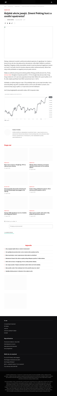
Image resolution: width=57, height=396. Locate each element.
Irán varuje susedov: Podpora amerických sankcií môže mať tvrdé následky (23, 264)
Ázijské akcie (7, 10)
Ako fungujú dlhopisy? (9, 362)
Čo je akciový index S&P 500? (10, 366)
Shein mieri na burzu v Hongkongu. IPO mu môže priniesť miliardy (15, 165)
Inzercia (6, 328)
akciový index (7, 75)
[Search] (51, 2)
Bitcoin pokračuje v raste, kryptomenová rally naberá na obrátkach (21, 255)
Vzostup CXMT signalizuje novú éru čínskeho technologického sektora (15, 213)
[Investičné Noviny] (28, 2)
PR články (6, 326)
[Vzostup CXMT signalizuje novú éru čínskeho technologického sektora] (16, 202)
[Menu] (6, 2)
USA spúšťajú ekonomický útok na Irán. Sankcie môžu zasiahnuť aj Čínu (22, 252)
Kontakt (6, 333)
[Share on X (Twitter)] (7, 23)
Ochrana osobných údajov (10, 330)
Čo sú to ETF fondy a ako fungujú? (12, 357)
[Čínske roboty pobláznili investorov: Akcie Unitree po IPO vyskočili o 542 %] (41, 178)
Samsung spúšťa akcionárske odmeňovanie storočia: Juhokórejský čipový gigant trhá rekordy (15, 190)
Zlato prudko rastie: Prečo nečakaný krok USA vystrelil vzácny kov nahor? (23, 268)
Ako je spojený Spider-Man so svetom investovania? (18, 249)
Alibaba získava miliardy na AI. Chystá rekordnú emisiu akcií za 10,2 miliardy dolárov (39, 166)
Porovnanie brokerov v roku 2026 (11, 342)
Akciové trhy (6, 186)
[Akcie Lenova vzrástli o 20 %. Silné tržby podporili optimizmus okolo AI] (41, 202)
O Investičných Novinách (10, 324)
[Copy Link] (12, 23)
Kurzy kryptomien (8, 348)
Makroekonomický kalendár (10, 346)
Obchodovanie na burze (9, 344)
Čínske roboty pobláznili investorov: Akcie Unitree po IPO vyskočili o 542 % (40, 189)
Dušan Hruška (10, 19)
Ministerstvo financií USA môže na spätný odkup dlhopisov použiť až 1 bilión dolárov (25, 258)
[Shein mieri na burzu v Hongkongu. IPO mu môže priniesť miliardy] (16, 154)
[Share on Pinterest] (10, 23)
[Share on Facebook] (5, 23)
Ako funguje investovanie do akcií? (12, 359)
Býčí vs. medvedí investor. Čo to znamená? (14, 364)
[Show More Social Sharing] (14, 23)
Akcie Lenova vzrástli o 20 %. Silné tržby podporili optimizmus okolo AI (39, 213)
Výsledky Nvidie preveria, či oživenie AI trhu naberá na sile (19, 271)
